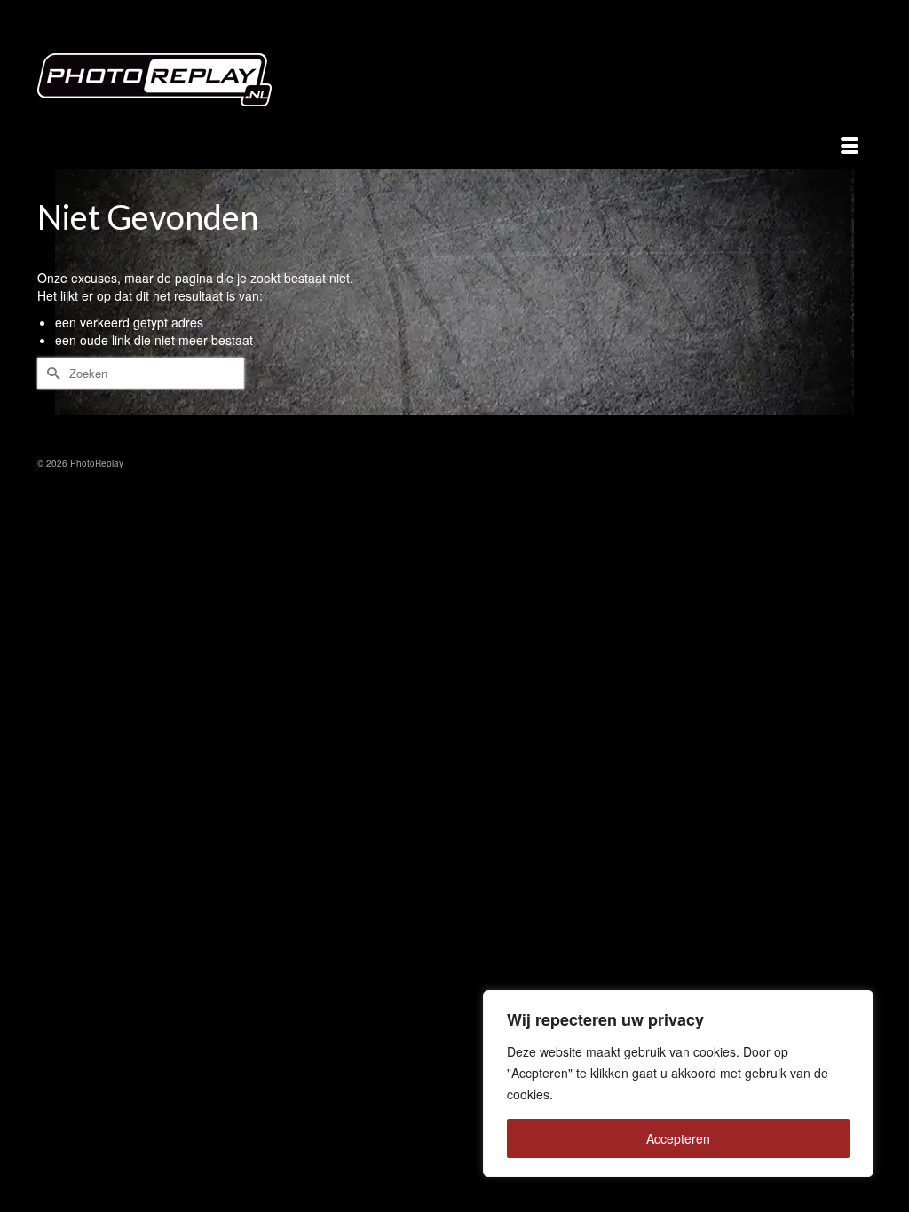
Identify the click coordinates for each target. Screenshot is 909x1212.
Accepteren (678, 1138)
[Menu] (849, 146)
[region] (678, 1083)
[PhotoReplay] (167, 84)
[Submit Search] (50, 373)
